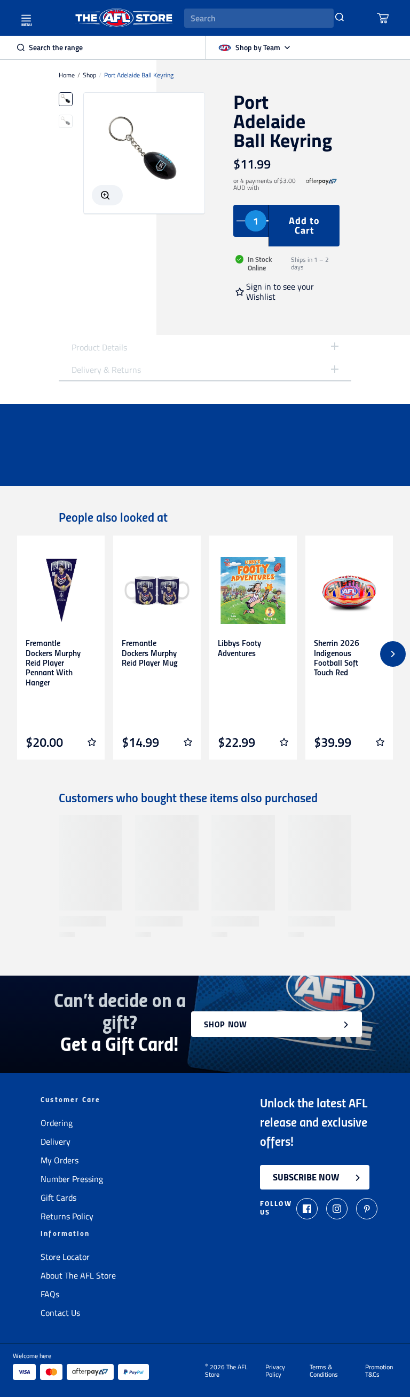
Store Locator (65, 1256)
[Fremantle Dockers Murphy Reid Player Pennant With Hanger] (61, 590)
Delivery (55, 1141)
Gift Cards (58, 1197)
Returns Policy (67, 1216)
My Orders (59, 1160)
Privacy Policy (275, 1370)
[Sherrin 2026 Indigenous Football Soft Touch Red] (349, 590)
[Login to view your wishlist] (92, 742)
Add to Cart (304, 225)
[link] (321, 184)
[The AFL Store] (124, 18)
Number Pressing (72, 1178)
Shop (89, 75)
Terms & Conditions (324, 1370)
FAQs (50, 1294)
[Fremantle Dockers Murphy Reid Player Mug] (157, 590)
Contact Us (60, 1312)
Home (67, 75)
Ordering (57, 1122)
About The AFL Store (78, 1275)
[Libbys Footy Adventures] (253, 590)
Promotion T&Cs (379, 1370)
